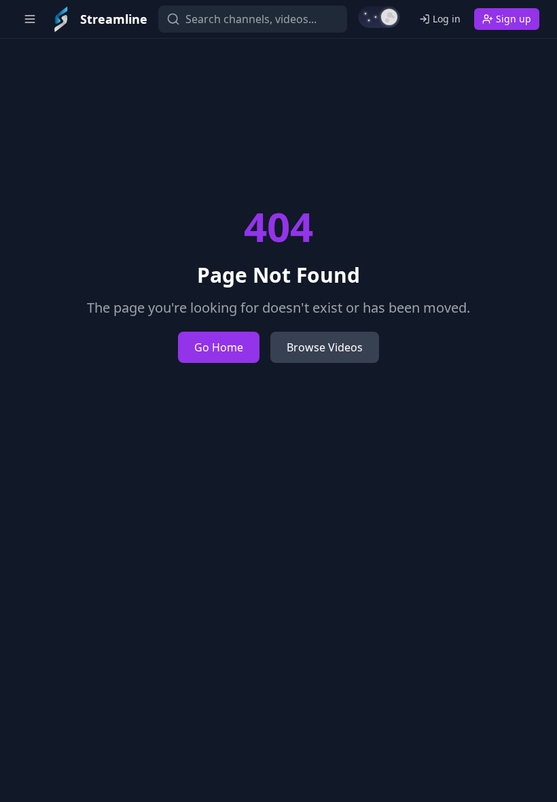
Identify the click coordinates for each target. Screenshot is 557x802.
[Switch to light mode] (379, 17)
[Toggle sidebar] (30, 19)
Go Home (218, 347)
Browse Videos (325, 347)
